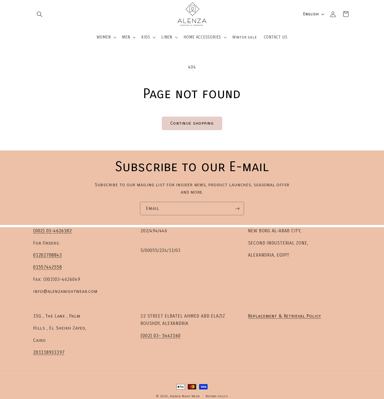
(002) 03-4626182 (52, 231)
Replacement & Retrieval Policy (284, 316)
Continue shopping (192, 123)
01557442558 (47, 267)
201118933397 (48, 352)
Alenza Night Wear (185, 396)
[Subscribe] (237, 208)
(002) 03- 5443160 (160, 335)
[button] (39, 14)
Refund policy (217, 396)
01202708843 (47, 255)
